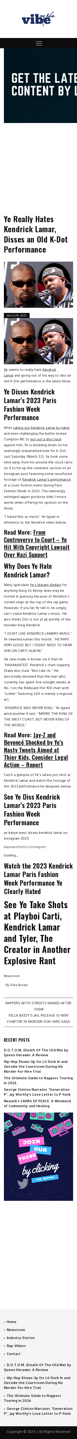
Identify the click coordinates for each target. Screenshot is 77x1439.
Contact (14, 1354)
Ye (6, 370)
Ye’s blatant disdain (45, 585)
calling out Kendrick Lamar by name (41, 428)
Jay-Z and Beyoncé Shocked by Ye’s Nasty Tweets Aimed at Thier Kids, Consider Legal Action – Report (36, 750)
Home (12, 1322)
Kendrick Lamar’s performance (46, 479)
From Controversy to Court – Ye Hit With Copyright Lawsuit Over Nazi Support (37, 543)
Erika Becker (19, 985)
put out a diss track (46, 439)
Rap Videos (16, 1346)
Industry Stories (21, 1338)
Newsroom (12, 976)
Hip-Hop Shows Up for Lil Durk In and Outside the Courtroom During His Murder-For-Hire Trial (36, 1067)
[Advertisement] (38, 164)
